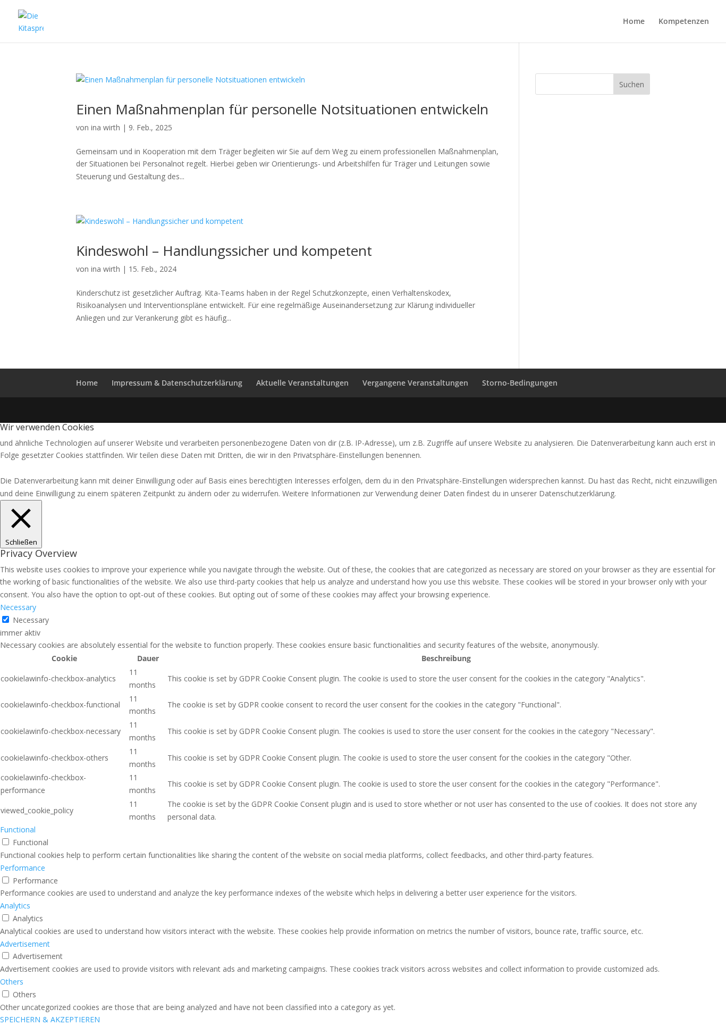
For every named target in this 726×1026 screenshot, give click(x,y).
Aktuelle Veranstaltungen (302, 383)
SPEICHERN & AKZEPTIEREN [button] (50, 1019)
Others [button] (11, 982)
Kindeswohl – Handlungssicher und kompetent (224, 250)
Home (634, 22)
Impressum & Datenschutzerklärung (177, 383)
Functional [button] (18, 829)
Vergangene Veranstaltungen (415, 383)
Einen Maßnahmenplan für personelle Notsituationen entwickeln (282, 109)
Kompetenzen (684, 22)
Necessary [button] (18, 607)
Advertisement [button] (25, 944)
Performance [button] (22, 868)
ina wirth (105, 127)
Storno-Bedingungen (520, 383)
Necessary (31, 620)
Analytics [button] (15, 905)
